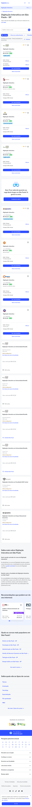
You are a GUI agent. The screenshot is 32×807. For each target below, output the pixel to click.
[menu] (29, 3)
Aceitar (16, 803)
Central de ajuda (17, 734)
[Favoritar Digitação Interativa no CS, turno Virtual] (28, 79)
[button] (16, 30)
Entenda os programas (7, 770)
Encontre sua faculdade (7, 761)
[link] (7, 45)
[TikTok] (16, 791)
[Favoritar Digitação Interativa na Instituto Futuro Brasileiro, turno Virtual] (28, 310)
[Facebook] (10, 791)
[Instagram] (13, 791)
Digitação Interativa (6, 7)
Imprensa (15, 786)
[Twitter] (19, 791)
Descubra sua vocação (7, 752)
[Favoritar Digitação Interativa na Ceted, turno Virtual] (28, 113)
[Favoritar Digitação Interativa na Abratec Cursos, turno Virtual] (28, 242)
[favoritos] (25, 3)
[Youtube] (22, 791)
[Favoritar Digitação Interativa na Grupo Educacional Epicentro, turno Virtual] (28, 209)
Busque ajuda (5, 774)
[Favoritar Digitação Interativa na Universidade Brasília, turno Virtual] (28, 45)
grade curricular (10, 566)
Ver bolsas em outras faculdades (10, 355)
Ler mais (3, 22)
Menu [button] (28, 7)
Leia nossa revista (6, 765)
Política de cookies (6, 786)
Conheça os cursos (6, 757)
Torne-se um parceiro (25, 786)
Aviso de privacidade (22, 782)
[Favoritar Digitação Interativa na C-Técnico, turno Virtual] (28, 276)
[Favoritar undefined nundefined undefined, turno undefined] (21, 605)
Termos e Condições (10, 782)
